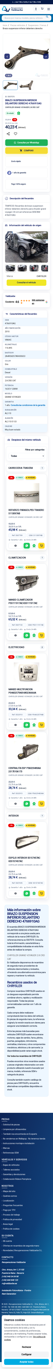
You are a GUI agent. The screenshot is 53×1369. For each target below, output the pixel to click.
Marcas (6, 1148)
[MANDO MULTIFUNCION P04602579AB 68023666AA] (26, 672)
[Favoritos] (16, 134)
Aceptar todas (26, 1361)
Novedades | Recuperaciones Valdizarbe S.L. (22, 1250)
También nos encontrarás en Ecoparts (20, 1134)
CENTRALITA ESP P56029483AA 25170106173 (24, 770)
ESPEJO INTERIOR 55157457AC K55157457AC (24, 859)
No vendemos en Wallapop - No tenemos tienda (24, 1139)
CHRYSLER (41, 276)
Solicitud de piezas (11, 1124)
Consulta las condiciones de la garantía (28, 405)
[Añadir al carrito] (41, 546)
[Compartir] (8, 134)
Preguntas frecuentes (13, 1205)
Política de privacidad (12, 1219)
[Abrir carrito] (42, 9)
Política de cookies (11, 1229)
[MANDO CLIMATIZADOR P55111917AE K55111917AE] (26, 582)
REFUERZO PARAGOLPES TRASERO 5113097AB (26, 512)
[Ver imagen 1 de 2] (10, 85)
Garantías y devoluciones (14, 1174)
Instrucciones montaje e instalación (18, 1143)
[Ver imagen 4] (46, 268)
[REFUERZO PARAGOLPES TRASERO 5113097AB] (26, 493)
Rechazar (26, 1347)
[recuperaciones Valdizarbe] (12, 9)
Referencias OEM (11, 1153)
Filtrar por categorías (35, 449)
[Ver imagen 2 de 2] (26, 85)
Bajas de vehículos (11, 1165)
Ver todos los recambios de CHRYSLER (24, 1056)
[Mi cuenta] (36, 9)
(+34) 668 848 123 (10, 1280)
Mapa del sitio (9, 1191)
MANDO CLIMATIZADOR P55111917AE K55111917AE (22, 601)
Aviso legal (8, 1224)
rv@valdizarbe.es (9, 1283)
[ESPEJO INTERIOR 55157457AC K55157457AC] (26, 840)
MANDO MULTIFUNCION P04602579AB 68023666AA (22, 691)
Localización (8, 1201)
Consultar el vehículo (26, 282)
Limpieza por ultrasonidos (14, 1129)
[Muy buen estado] (18, 113)
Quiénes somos (10, 1196)
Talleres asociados (11, 1170)
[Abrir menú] (48, 9)
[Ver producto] (15, 546)
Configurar (26, 1354)
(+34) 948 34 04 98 (10, 1276)
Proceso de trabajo (11, 1215)
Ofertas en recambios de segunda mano (21, 1246)
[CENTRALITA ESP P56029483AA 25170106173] (26, 751)
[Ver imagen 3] (34, 268)
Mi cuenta (7, 1241)
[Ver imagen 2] (22, 268)
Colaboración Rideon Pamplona (17, 1179)
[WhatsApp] (27, 546)
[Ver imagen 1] (10, 268)
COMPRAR (28, 150)
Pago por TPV (9, 1210)
